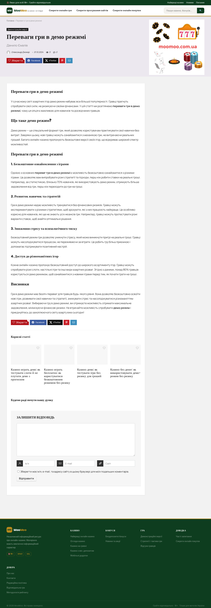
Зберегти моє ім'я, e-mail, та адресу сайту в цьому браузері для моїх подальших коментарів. (74, 471)
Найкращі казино (175, 2)
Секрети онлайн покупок (127, 10)
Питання (200, 2)
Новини (190, 2)
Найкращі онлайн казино (82, 536)
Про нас (10, 573)
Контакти (11, 578)
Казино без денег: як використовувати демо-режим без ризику (125, 373)
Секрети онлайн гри (60, 10)
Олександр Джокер (20, 52)
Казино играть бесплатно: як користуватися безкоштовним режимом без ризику (57, 376)
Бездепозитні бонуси (116, 536)
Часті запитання (184, 536)
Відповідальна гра (16, 587)
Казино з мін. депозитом (82, 550)
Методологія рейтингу (17, 592)
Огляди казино (77, 541)
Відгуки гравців (148, 546)
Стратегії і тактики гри (151, 541)
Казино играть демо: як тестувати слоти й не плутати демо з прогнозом (25, 374)
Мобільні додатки (79, 555)
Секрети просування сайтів (92, 10)
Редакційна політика (17, 582)
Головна (10, 20)
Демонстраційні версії (17, 29)
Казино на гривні (78, 546)
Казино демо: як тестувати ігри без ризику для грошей (89, 373)
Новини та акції (113, 541)
